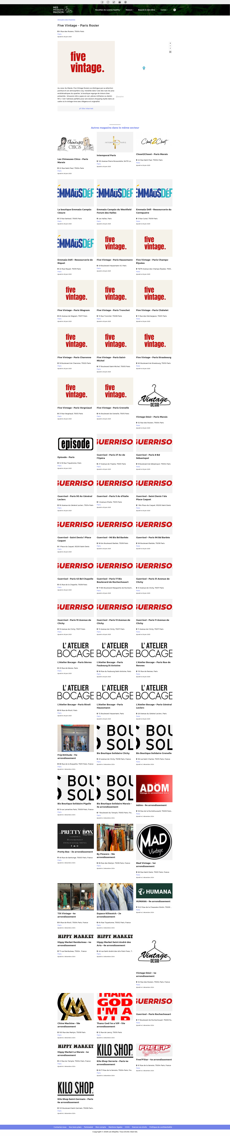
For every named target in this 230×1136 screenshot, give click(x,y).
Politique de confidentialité (160, 1127)
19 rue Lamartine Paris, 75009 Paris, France (76, 809)
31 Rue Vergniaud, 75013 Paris (71, 414)
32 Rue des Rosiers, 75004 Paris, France (154, 982)
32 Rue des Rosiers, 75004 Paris (151, 423)
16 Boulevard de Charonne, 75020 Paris (75, 363)
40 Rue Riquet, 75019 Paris (70, 269)
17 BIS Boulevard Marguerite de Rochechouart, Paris (116, 588)
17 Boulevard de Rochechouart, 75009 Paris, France (155, 1020)
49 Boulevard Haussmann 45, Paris (112, 266)
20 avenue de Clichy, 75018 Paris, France (115, 759)
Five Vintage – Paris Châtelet (152, 310)
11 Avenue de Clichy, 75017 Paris (150, 629)
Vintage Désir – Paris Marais (151, 417)
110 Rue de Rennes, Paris (148, 671)
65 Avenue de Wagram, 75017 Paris (73, 316)
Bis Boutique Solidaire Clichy (113, 753)
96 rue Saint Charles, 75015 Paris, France (154, 759)
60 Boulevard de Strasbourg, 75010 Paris (154, 363)
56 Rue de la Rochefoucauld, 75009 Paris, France (155, 811)
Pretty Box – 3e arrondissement (75, 851)
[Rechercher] (174, 10)
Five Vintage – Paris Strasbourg (153, 357)
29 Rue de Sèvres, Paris (68, 668)
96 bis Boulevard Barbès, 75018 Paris (113, 543)
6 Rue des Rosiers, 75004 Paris (71, 31)
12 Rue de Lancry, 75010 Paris (110, 1032)
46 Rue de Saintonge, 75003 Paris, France (76, 858)
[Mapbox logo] (120, 97)
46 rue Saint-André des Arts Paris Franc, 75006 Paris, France (116, 951)
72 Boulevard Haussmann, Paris (111, 714)
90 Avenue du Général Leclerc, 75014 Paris (76, 505)
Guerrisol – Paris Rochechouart (153, 1014)
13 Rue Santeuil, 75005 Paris (70, 219)
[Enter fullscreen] (170, 52)
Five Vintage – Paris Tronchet (113, 310)
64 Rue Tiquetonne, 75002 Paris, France (115, 922)
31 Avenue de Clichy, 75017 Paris (151, 588)
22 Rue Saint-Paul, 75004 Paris (71, 168)
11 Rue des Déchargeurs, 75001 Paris (152, 316)
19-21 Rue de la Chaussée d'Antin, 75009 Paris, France (155, 907)
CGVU (127, 1127)
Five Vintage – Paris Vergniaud (75, 407)
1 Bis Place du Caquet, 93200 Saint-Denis (154, 505)
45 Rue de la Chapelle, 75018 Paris (73, 585)
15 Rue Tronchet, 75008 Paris (110, 316)
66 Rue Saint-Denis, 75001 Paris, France (153, 872)
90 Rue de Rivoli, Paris (68, 710)
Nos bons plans (75, 1127)
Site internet (87, 108)
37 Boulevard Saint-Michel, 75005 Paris (114, 366)
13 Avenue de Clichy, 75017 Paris (111, 629)
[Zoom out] (170, 45)
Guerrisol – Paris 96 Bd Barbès (153, 537)
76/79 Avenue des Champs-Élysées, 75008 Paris (155, 269)
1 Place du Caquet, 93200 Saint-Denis (74, 546)
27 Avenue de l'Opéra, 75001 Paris (112, 464)
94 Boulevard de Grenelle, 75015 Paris (114, 414)
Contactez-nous (60, 1127)
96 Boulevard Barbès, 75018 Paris (151, 543)
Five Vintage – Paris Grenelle (113, 407)
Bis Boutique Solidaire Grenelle (154, 753)
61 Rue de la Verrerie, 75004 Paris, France (154, 1065)
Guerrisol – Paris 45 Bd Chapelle (75, 579)
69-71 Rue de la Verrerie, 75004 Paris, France (116, 1070)
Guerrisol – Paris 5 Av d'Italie (113, 496)
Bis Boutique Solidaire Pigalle (74, 803)
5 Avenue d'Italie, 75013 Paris (110, 502)
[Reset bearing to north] (170, 48)
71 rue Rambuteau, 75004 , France (73, 951)
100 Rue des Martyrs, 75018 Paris (72, 1032)
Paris (59, 34)
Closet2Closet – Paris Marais (152, 154)
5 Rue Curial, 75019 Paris (147, 219)
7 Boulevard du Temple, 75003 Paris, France (116, 813)
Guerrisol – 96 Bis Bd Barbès (112, 537)
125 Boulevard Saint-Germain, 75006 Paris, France (76, 1108)
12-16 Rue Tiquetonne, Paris (70, 463)
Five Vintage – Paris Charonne (74, 357)
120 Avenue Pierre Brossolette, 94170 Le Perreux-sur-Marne (116, 161)
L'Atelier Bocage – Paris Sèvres (75, 662)
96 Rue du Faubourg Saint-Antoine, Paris (115, 671)
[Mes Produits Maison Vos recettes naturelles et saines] (63, 10)
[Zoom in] (170, 43)
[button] (120, 9)
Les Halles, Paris (105, 219)
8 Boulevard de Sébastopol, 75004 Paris (154, 464)
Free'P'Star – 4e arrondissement (154, 1059)
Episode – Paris (66, 457)
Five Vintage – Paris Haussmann (115, 260)
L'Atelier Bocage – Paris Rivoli (74, 704)
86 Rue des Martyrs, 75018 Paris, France (114, 863)
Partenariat (88, 1127)
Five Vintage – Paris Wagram (74, 310)
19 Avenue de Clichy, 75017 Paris (72, 629)
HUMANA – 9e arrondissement (153, 901)
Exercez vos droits (139, 1127)
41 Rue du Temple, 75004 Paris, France (75, 1061)
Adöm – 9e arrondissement (151, 805)
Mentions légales (115, 1127)
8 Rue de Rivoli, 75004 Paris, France (73, 922)
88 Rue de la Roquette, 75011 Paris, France (76, 764)
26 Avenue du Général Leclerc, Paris (152, 714)
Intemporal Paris (106, 155)
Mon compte (101, 1127)
